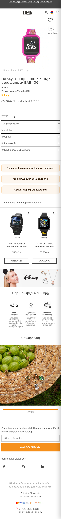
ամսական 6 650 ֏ (28, 101)
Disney (4, 87)
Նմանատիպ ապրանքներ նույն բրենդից (30, 168)
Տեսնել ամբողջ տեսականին (30, 189)
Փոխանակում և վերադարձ (15, 150)
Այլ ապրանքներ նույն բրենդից (30, 178)
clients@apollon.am (30, 512)
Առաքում (6, 137)
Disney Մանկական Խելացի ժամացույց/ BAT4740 (44, 245)
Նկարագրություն (10, 123)
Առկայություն (8, 143)
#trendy (30, 412)
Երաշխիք (6, 130)
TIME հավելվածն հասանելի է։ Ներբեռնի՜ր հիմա (30, 2)
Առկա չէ (5, 95)
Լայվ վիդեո (53, 33)
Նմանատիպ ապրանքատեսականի (22, 202)
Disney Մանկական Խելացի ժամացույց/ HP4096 (17, 245)
